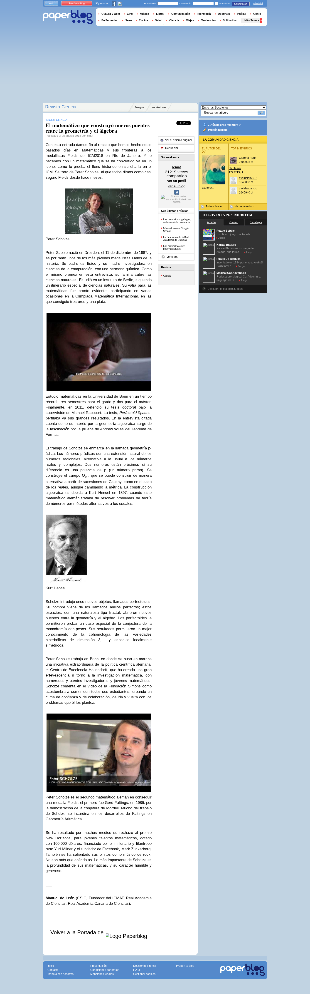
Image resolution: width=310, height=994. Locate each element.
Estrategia (256, 222)
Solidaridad (230, 20)
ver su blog (176, 186)
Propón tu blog (217, 129)
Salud (158, 20)
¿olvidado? (258, 3)
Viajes (190, 20)
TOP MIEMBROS (241, 148)
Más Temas (251, 20)
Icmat (89, 135)
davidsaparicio (248, 188)
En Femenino (109, 20)
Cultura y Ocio (110, 13)
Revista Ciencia (60, 106)
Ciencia (167, 275)
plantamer (235, 168)
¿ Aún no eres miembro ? (224, 124)
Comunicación (180, 13)
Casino (233, 222)
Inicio (51, 3)
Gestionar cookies (144, 974)
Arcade (211, 222)
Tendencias (208, 20)
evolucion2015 (248, 178)
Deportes (224, 13)
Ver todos (172, 256)
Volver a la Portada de (77, 932)
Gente (257, 13)
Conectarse (240, 3)
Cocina (143, 20)
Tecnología (204, 13)
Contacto (53, 970)
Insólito (241, 13)
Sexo (128, 20)
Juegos (139, 107)
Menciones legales (102, 974)
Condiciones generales (104, 970)
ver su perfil (176, 181)
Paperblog (68, 17)
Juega (221, 237)
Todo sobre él (214, 206)
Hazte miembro (244, 206)
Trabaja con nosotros (60, 974)
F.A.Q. (136, 970)
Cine (130, 13)
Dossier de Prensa (144, 965)
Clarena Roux (247, 157)
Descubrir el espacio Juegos (225, 288)
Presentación (98, 965)
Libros (160, 13)
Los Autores (159, 107)
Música (144, 13)
